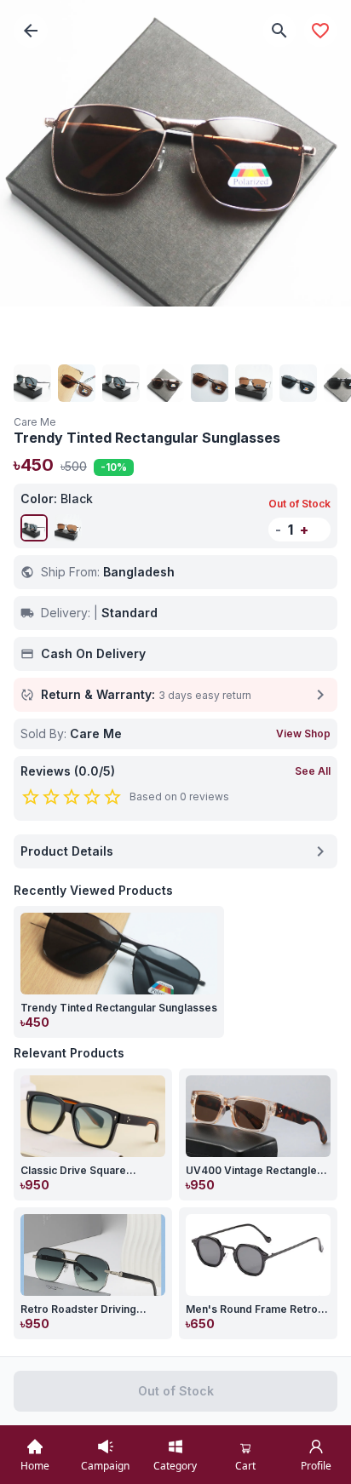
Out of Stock (176, 1391)
